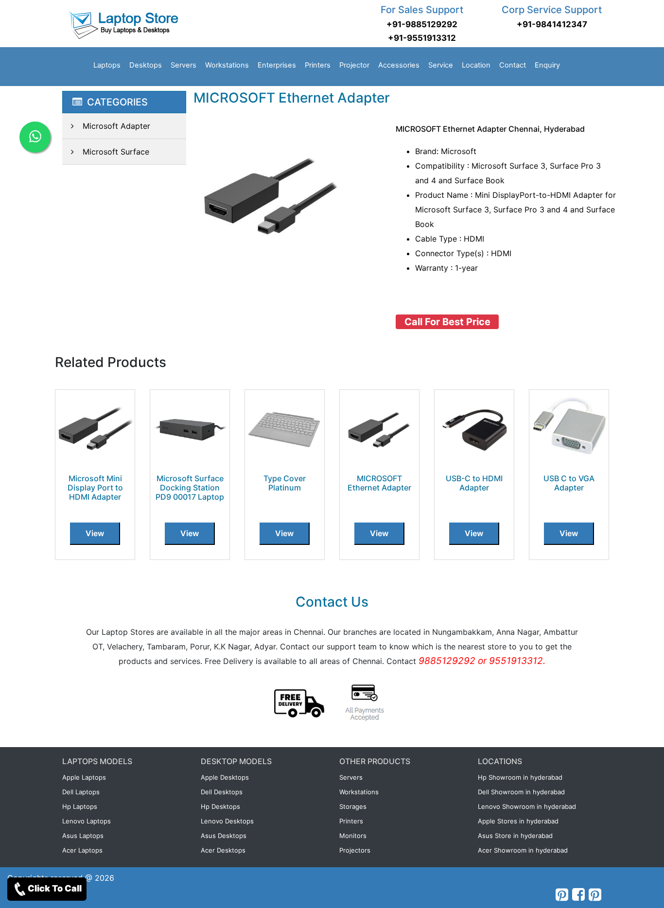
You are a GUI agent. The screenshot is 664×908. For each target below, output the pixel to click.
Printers (318, 65)
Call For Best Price (447, 322)
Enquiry (547, 65)
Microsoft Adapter (116, 126)
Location (476, 65)
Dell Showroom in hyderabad (521, 792)
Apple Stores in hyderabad (518, 821)
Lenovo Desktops (227, 821)
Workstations (227, 65)
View (95, 533)
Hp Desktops (220, 806)
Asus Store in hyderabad (515, 835)
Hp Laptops (79, 806)
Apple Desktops (225, 777)
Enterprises (277, 65)
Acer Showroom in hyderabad (523, 850)
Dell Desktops (222, 792)
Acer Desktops (223, 850)
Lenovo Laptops (86, 821)
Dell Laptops (81, 792)
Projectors (354, 850)
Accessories (398, 65)
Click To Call (55, 888)
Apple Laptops (84, 777)
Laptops (107, 65)
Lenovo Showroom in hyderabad (527, 806)
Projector (354, 65)
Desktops (145, 65)
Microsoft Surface (116, 152)
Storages (353, 806)
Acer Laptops (82, 850)
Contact (512, 65)
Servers (183, 65)
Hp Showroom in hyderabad (520, 777)
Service (440, 65)
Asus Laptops (83, 835)
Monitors (353, 835)
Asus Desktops (223, 835)
